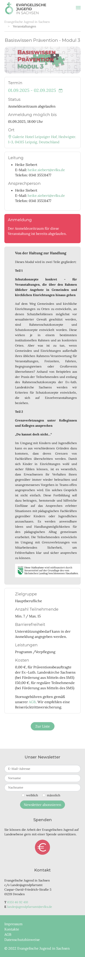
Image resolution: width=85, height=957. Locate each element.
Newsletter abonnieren (42, 804)
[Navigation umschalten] (78, 7)
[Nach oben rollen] (75, 947)
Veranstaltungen (24, 26)
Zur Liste (42, 726)
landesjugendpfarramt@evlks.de (29, 907)
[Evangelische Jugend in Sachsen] (25, 7)
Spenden (42, 847)
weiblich (32, 795)
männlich (53, 795)
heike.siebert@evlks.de (46, 170)
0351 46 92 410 (17, 902)
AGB (32, 702)
